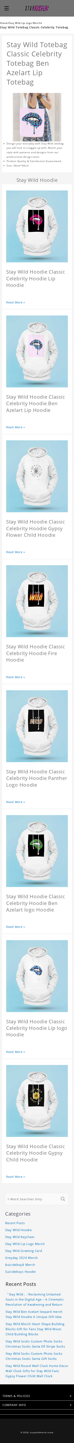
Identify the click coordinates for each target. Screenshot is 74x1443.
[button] (6, 8)
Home (4, 23)
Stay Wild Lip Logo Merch (25, 23)
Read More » (15, 302)
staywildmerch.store (41, 1432)
